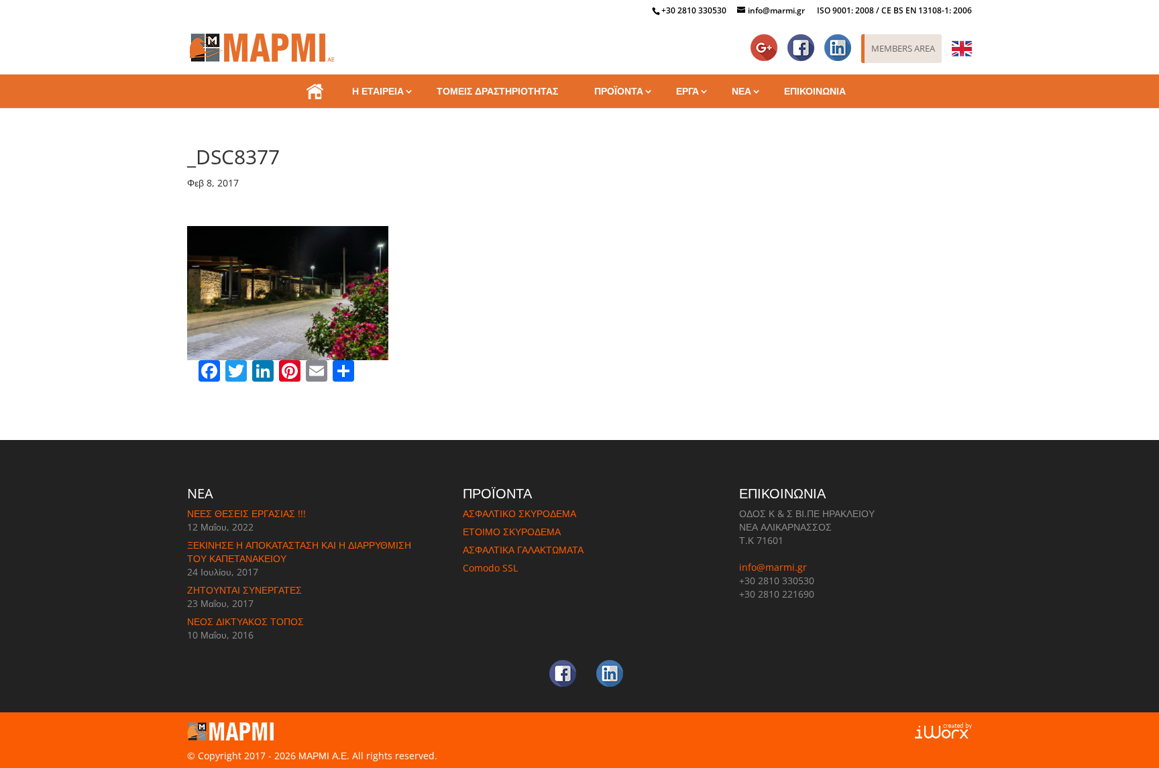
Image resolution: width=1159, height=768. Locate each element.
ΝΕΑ (741, 91)
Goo (766, 41)
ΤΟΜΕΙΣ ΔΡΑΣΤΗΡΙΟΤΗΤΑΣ (497, 91)
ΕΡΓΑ (687, 91)
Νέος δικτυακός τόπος (245, 621)
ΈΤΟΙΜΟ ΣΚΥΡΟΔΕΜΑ (512, 531)
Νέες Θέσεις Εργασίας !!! (246, 513)
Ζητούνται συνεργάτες (244, 590)
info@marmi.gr (773, 567)
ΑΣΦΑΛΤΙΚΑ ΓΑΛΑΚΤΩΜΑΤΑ (523, 549)
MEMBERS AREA (903, 48)
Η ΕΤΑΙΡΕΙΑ (378, 91)
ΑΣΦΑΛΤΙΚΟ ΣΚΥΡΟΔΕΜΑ (519, 513)
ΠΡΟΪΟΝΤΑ (618, 91)
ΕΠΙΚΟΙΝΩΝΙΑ (815, 91)
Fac (805, 41)
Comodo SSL (490, 567)
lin (845, 41)
